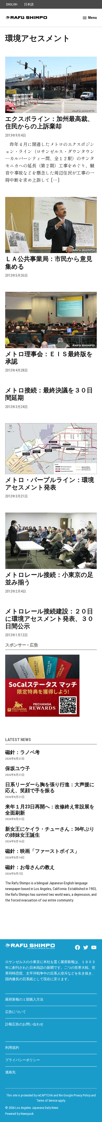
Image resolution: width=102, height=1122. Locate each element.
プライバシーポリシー (22, 1060)
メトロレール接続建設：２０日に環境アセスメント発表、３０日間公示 (49, 619)
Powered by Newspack (19, 1114)
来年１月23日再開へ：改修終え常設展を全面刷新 (49, 810)
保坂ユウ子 (17, 768)
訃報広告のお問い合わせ (24, 1024)
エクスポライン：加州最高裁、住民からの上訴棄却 (49, 122)
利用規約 (12, 1048)
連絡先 (10, 1072)
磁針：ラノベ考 (22, 752)
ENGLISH (11, 4)
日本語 (29, 4)
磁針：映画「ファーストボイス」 (42, 851)
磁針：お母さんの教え (30, 867)
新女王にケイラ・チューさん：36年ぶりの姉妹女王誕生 (49, 832)
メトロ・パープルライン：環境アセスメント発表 (49, 483)
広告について (15, 1012)
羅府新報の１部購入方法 (24, 999)
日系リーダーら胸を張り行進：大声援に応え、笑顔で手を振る (49, 787)
